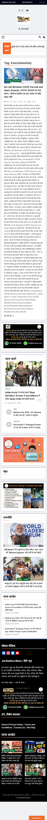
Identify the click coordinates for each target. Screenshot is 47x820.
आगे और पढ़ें (8, 316)
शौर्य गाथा (7, 389)
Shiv (8, 102)
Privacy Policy (16, 724)
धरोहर (15, 409)
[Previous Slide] (40, 2)
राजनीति (23, 545)
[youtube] (27, 10)
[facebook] (19, 10)
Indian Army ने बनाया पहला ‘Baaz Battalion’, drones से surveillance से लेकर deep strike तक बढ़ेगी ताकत (22, 395)
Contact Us (19, 727)
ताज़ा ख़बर (9, 81)
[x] (24, 10)
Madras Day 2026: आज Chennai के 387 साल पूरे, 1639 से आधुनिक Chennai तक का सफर (27, 415)
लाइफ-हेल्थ (17, 81)
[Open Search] (40, 37)
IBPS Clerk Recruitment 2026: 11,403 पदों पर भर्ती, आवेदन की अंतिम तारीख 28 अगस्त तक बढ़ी (9, 2)
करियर (5, 751)
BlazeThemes (24, 798)
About (5, 724)
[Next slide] (43, 2)
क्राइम (19, 579)
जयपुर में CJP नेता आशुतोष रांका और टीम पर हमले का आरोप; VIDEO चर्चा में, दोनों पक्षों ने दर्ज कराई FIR (23, 586)
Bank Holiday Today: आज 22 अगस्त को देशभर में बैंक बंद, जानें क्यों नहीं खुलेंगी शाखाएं (35, 758)
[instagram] (22, 10)
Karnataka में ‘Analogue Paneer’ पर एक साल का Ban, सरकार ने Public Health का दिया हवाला (27, 428)
